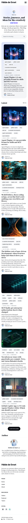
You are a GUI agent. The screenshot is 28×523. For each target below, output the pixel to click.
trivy (23, 349)
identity (4, 298)
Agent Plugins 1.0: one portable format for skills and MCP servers (13, 79)
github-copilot (16, 61)
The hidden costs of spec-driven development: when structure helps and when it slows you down (13, 254)
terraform (4, 349)
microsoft (4, 300)
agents (9, 298)
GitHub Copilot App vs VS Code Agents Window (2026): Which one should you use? (13, 408)
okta (15, 298)
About (3, 487)
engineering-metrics (7, 244)
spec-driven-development (8, 238)
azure (10, 349)
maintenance (5, 190)
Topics (3, 500)
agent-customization (9, 70)
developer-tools (20, 187)
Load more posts (14, 428)
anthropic (20, 298)
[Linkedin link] (2, 509)
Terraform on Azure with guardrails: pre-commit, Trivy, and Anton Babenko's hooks (13, 359)
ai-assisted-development (10, 67)
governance (5, 247)
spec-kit (18, 241)
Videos (3, 495)
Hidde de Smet (8, 2)
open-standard (8, 72)
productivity (17, 244)
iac (17, 352)
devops (21, 352)
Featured (3, 498)
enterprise (9, 295)
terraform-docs (10, 352)
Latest (4, 103)
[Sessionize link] (9, 509)
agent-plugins (8, 61)
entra (11, 303)
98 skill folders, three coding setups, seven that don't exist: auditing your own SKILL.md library (13, 198)
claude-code (14, 182)
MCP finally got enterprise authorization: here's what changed (11, 310)
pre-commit (16, 349)
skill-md (11, 64)
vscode (18, 70)
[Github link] (6, 509)
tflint (3, 352)
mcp (6, 64)
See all (25, 102)
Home (3, 481)
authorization (17, 295)
